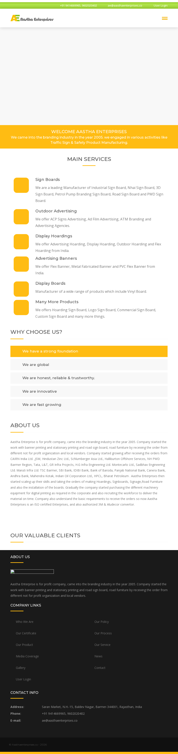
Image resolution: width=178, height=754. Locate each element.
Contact (99, 668)
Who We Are (24, 622)
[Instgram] (28, 5)
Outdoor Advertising (56, 211)
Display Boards (50, 283)
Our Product (24, 645)
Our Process (103, 633)
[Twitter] (13, 5)
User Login (161, 5)
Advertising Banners (56, 258)
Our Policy (101, 622)
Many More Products (56, 301)
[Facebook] (20, 5)
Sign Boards (47, 179)
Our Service (102, 645)
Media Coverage (27, 656)
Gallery (20, 668)
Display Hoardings (53, 236)
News (98, 656)
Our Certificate (26, 633)
